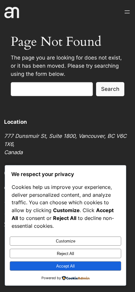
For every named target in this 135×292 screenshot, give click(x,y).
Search (110, 89)
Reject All (65, 253)
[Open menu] (127, 12)
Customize (65, 241)
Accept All (65, 266)
